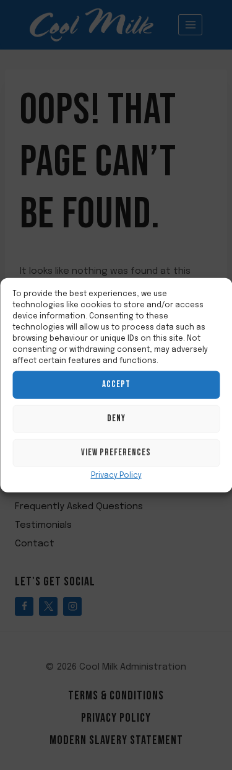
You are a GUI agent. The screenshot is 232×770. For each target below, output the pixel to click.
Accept (116, 384)
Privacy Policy (116, 475)
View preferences (116, 452)
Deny (116, 418)
